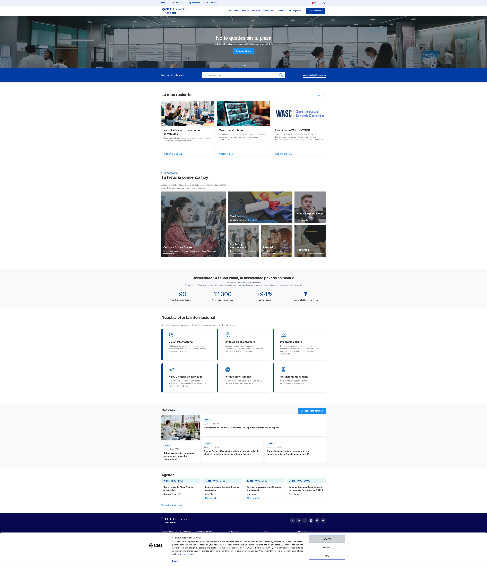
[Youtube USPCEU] (323, 520)
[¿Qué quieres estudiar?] (324, 3)
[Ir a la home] (174, 11)
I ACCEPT (327, 539)
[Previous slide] (318, 96)
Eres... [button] (163, 3)
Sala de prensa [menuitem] (210, 3)
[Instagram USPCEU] (311, 520)
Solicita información (316, 11)
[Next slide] (325, 96)
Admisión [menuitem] (256, 11)
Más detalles (211, 498)
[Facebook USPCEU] (317, 520)
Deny (327, 556)
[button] (305, 3)
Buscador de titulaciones (172, 75)
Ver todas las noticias (312, 411)
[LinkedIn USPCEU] (298, 520)
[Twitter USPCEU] (292, 520)
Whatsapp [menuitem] (196, 3)
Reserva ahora (243, 51)
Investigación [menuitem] (295, 11)
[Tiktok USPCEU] (304, 520)
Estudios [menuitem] (245, 11)
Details (175, 561)
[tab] (242, 65)
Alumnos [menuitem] (282, 11)
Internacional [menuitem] (269, 11)
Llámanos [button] (178, 3)
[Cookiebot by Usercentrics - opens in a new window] (155, 561)
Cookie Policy (186, 554)
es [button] (315, 3)
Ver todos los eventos (172, 505)
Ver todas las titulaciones (314, 75)
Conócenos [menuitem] (233, 11)
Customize (325, 547)
